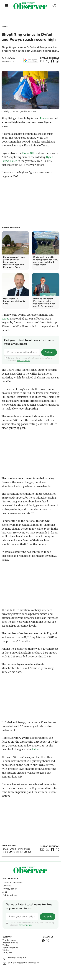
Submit (49, 352)
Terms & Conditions (13, 882)
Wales (5, 318)
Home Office (29, 153)
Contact (6, 885)
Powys (44, 118)
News (5, 26)
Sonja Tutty (10, 58)
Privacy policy (10, 888)
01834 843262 (18, 958)
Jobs (5, 891)
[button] (6, 5)
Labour (36, 749)
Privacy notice (23, 360)
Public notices (10, 895)
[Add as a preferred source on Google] (30, 60)
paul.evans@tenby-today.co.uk (23, 963)
